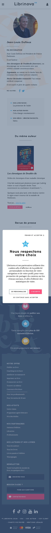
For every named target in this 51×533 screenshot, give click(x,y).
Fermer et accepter (34, 235)
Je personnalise (18, 291)
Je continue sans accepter (25, 297)
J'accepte (35, 291)
